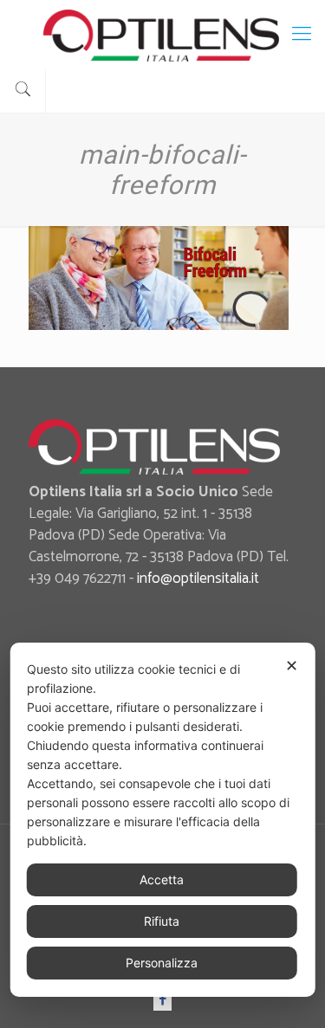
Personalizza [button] (162, 962)
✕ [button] (291, 665)
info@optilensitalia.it (198, 578)
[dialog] (162, 820)
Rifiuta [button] (161, 921)
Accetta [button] (162, 879)
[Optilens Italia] (162, 35)
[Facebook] (162, 1000)
